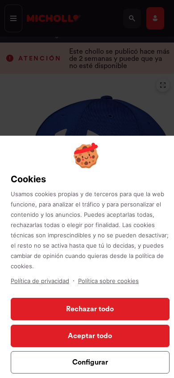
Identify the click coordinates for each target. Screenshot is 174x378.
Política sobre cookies (108, 280)
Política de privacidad (40, 280)
